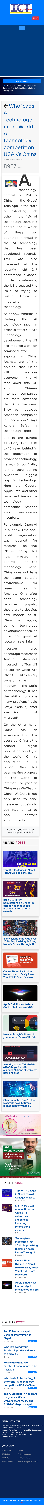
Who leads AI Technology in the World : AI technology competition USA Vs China (20, 1382)
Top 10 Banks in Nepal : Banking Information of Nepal (17, 1335)
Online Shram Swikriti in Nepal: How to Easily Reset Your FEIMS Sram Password (26, 1267)
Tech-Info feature (24, 1454)
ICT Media (5, 1458)
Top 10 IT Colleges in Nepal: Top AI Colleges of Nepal (25, 1194)
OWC (22, 1503)
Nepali (35, 18)
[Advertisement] (22, 54)
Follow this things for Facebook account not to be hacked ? (20, 1366)
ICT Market (6, 1454)
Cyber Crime (6, 1450)
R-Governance (7, 1462)
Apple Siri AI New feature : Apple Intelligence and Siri (27, 1286)
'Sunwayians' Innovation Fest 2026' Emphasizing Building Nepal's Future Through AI (19, 88)
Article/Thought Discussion (28, 1462)
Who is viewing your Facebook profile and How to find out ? (19, 1350)
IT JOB (20, 1450)
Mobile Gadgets (24, 1458)
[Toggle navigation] (22, 28)
